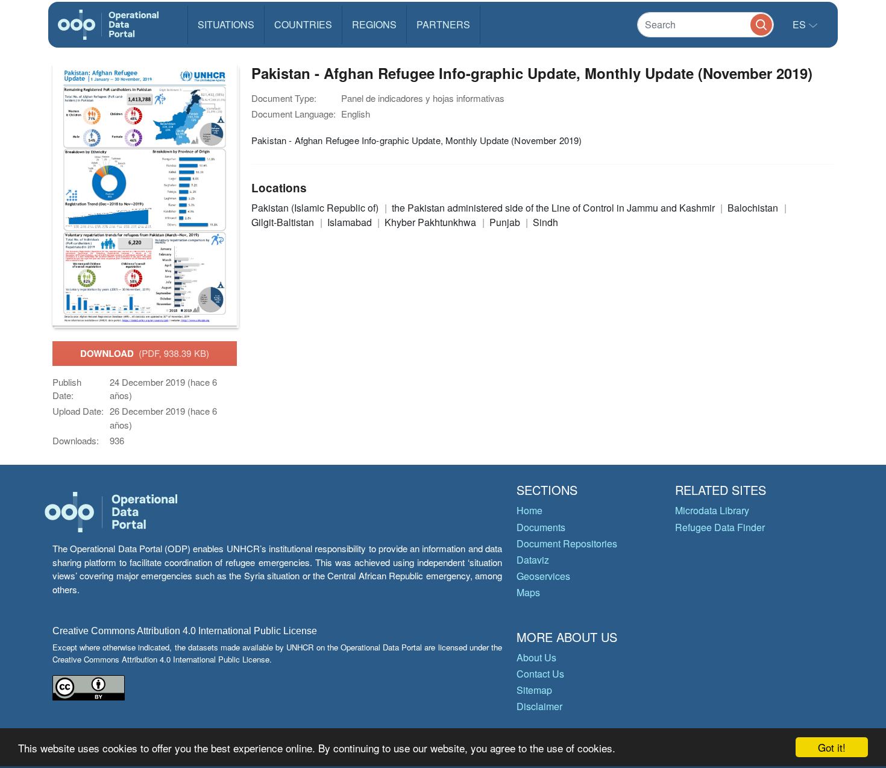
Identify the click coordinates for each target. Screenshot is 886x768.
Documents (541, 527)
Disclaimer (539, 706)
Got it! (832, 747)
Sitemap (534, 690)
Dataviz (533, 560)
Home (529, 510)
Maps (528, 592)
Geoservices (543, 576)
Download (144, 353)
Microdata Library (712, 510)
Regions (374, 24)
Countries (303, 24)
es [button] (800, 24)
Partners (443, 24)
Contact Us (540, 674)
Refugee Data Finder (720, 527)
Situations (226, 24)
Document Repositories (567, 543)
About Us (536, 657)
